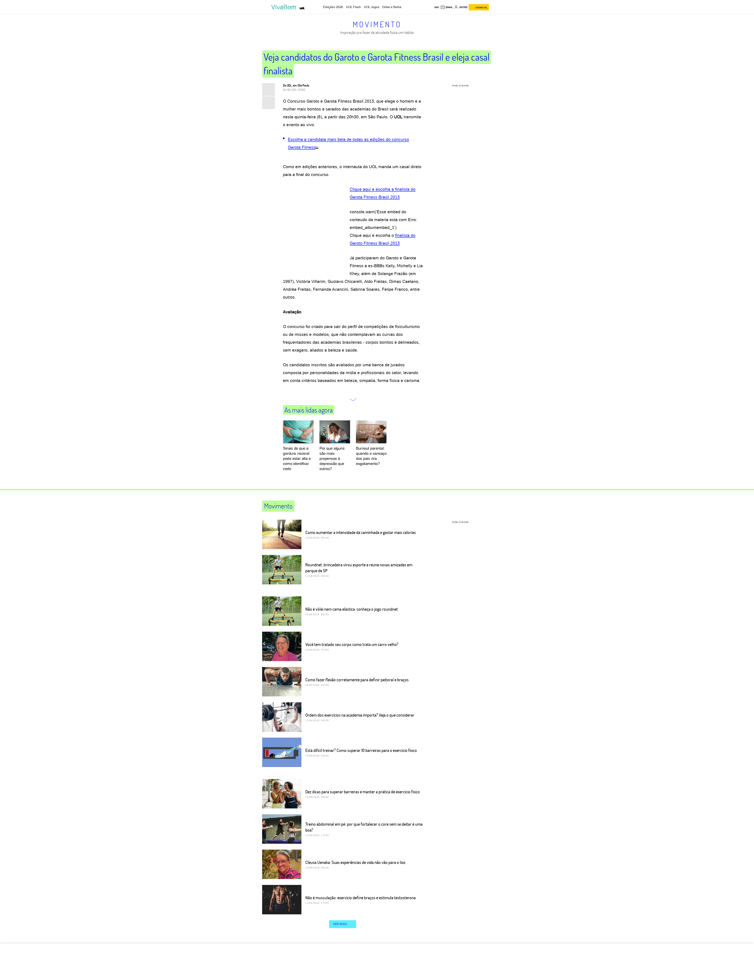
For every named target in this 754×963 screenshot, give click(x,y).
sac (436, 7)
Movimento (377, 24)
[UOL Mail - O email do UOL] (446, 7)
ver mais (340, 924)
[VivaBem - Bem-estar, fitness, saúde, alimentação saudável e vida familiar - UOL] (285, 7)
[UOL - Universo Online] (302, 8)
